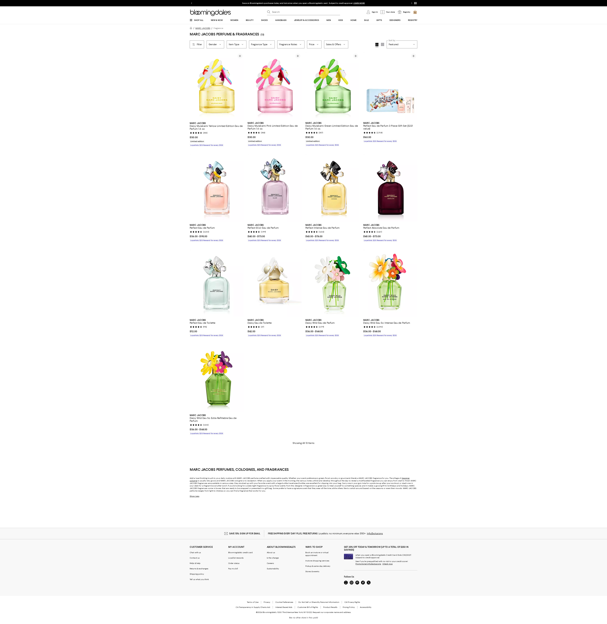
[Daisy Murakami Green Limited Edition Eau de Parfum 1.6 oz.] (332, 86)
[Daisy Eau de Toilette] (275, 283)
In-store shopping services (317, 561)
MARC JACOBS (202, 28)
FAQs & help (195, 563)
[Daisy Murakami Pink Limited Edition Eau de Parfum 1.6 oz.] (275, 86)
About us (271, 552)
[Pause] (415, 3)
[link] (217, 133)
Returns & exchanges (199, 569)
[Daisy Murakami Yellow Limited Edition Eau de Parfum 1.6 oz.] (217, 86)
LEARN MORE (359, 3)
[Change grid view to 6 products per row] (382, 44)
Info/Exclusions (375, 533)
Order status (233, 563)
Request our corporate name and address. (332, 612)
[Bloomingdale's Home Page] (210, 13)
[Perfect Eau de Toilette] (217, 283)
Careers (270, 563)
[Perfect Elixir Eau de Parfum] (275, 188)
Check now (387, 564)
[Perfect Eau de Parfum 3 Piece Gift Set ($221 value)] (390, 86)
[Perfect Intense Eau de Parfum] (332, 188)
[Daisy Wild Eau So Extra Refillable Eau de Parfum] (217, 378)
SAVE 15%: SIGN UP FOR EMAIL (244, 533)
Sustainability (273, 569)
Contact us (195, 558)
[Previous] (193, 86)
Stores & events (312, 571)
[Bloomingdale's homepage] (191, 28)
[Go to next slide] (412, 3)
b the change (273, 558)
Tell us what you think (199, 579)
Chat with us (195, 552)
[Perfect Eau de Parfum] (217, 188)
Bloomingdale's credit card (240, 552)
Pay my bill (233, 569)
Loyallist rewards (236, 558)
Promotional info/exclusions (368, 564)
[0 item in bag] (415, 12)
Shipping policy (197, 574)
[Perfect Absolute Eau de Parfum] (390, 188)
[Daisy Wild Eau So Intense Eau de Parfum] (390, 283)
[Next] (240, 86)
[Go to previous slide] (191, 3)
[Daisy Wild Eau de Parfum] (332, 283)
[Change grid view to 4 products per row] (376, 45)
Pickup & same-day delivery (317, 566)
